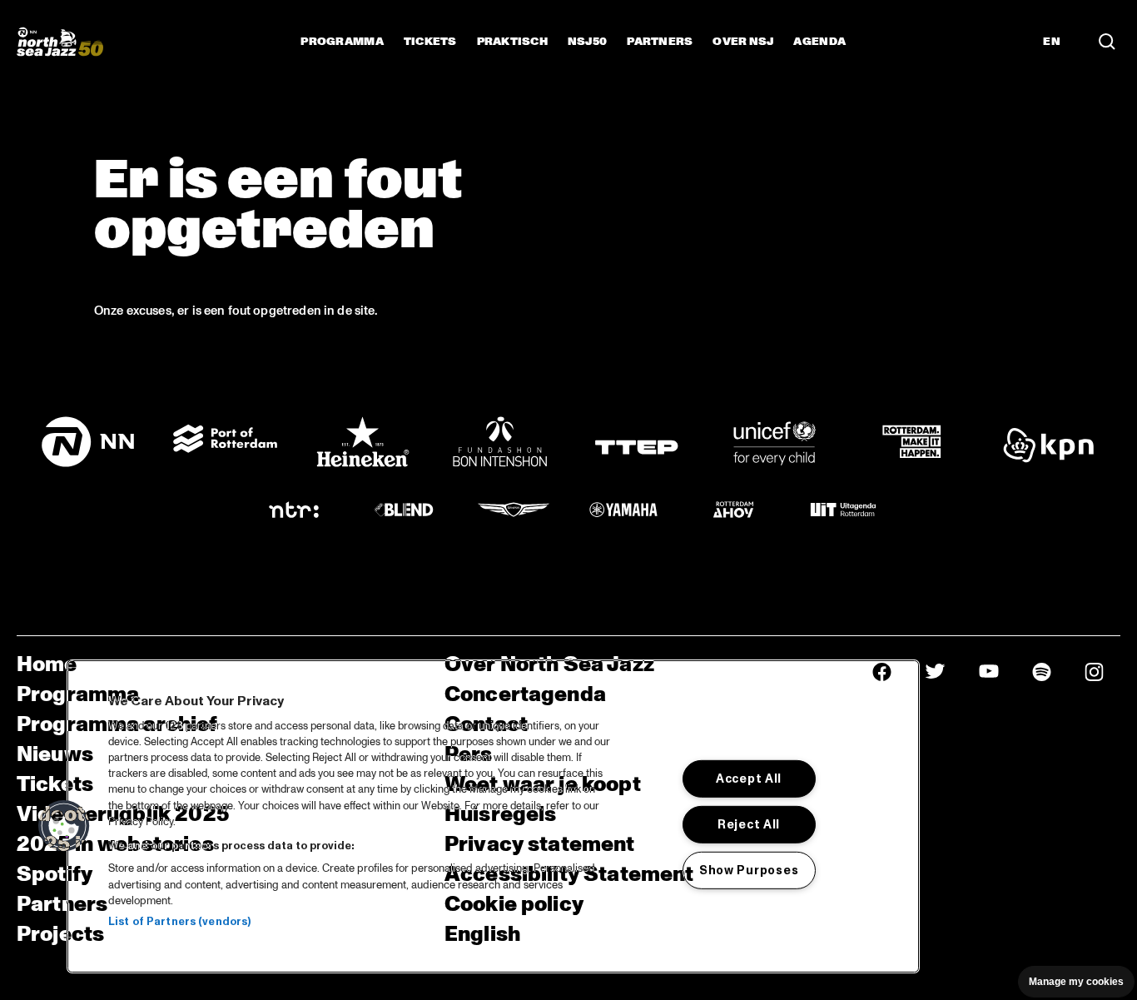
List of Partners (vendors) (179, 921)
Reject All (748, 824)
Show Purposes (748, 870)
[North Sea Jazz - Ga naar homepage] (60, 41)
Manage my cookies (1076, 982)
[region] (493, 816)
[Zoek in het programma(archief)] (1107, 41)
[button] (64, 826)
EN (1051, 41)
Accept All (749, 778)
